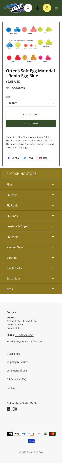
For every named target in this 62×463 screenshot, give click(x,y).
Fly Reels (12, 205)
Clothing (12, 258)
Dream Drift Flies (35, 452)
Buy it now (31, 123)
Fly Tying (12, 237)
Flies (9, 184)
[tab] (31, 185)
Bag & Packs (14, 268)
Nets (10, 289)
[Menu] (56, 7)
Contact (11, 388)
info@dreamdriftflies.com (28, 341)
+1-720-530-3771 (24, 334)
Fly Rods (12, 195)
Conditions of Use (17, 370)
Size (8, 96)
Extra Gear (13, 278)
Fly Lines (12, 216)
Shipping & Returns (17, 362)
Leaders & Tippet (17, 226)
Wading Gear (15, 247)
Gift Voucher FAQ (16, 379)
